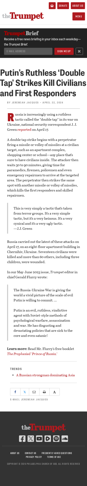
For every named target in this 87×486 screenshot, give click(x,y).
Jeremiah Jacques (25, 102)
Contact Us (30, 453)
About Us (77, 6)
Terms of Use (54, 457)
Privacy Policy (34, 457)
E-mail (29, 399)
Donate (63, 6)
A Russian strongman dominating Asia (45, 375)
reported (24, 129)
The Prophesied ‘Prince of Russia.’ (32, 353)
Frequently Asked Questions (57, 453)
